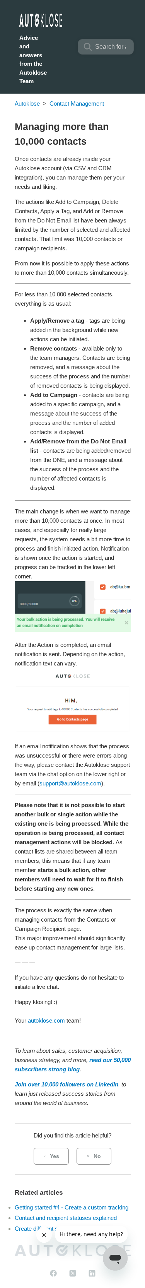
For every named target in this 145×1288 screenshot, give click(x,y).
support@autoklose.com (70, 783)
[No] (94, 1156)
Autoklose (27, 103)
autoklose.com (46, 1020)
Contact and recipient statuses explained (66, 1217)
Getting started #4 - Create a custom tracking (71, 1207)
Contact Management (76, 103)
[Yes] (51, 1156)
